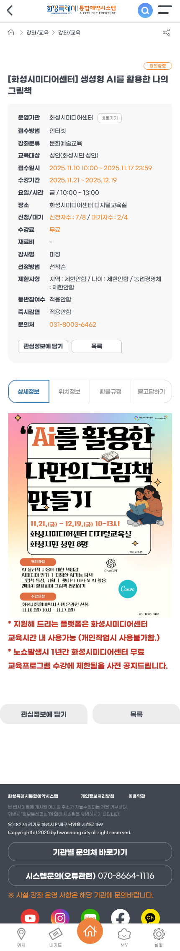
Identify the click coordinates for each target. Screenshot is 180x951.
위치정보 (69, 392)
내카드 (55, 945)
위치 (21, 945)
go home (12, 32)
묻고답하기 (151, 392)
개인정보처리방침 (97, 796)
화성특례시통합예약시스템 (33, 796)
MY (124, 945)
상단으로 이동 (159, 900)
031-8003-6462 (72, 324)
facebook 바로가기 (120, 918)
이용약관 (137, 796)
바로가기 (109, 118)
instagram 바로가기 (60, 918)
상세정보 (28, 392)
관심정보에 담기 (43, 346)
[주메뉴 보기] (165, 9)
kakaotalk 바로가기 (150, 918)
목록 (96, 346)
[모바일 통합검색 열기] (145, 10)
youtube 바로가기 (29, 918)
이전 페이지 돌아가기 (10, 10)
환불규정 (110, 392)
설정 (158, 945)
